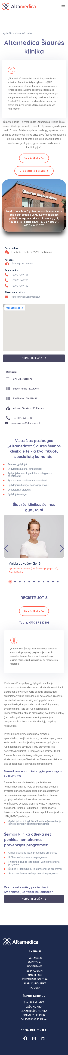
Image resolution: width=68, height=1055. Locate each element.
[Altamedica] (19, 6)
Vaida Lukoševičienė (24, 563)
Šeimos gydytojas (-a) (46, 568)
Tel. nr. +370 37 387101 (34, 622)
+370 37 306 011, (49, 221)
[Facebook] (25, 1038)
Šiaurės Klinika (16, 572)
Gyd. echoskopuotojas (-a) (22, 568)
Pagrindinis (8, 33)
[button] (62, 548)
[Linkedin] (43, 1038)
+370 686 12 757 (34, 225)
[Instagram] (34, 1038)
